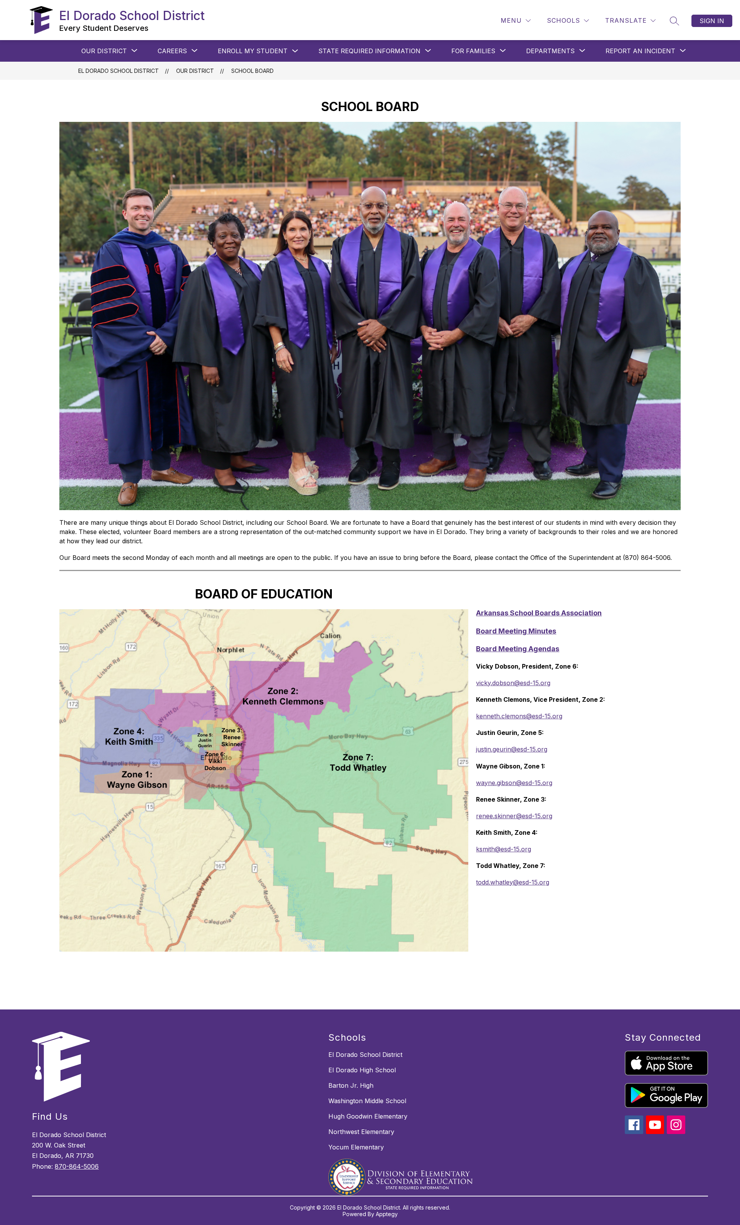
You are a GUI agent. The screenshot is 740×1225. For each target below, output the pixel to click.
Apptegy (387, 1214)
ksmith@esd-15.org (503, 849)
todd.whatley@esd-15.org (512, 882)
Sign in (712, 21)
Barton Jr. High (350, 1085)
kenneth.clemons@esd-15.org (519, 716)
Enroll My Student (253, 51)
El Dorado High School (362, 1070)
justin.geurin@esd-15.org (511, 749)
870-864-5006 (77, 1166)
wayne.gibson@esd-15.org (514, 783)
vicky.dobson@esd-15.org (513, 683)
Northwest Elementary (361, 1132)
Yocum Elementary (356, 1147)
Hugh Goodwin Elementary (367, 1116)
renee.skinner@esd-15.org (514, 816)
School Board (252, 70)
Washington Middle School (367, 1101)
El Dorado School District (118, 70)
